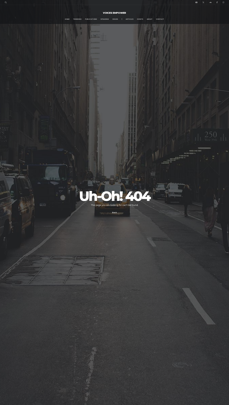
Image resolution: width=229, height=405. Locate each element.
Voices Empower (114, 12)
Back (114, 212)
